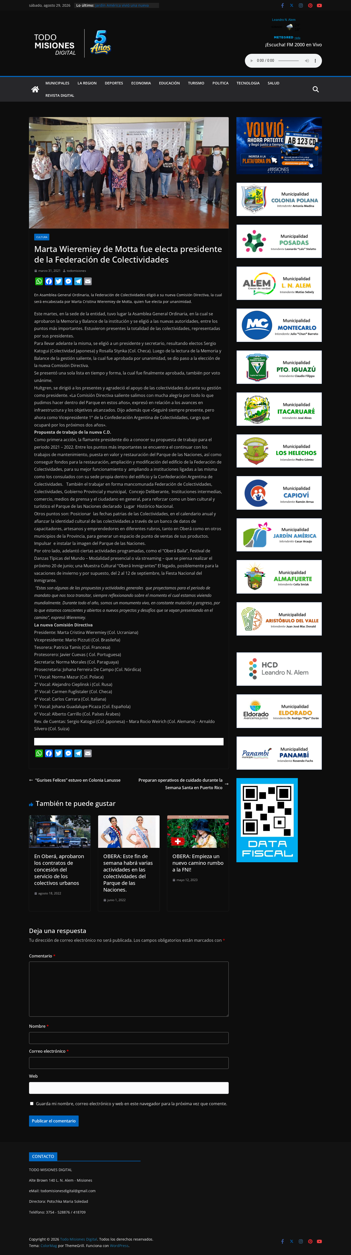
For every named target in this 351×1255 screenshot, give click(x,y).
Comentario (42, 956)
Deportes (114, 83)
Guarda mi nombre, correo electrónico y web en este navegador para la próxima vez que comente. (131, 1103)
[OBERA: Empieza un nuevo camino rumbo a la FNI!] (198, 819)
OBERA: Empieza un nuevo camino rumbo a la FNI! (198, 863)
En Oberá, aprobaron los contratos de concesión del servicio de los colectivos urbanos (59, 869)
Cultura (41, 237)
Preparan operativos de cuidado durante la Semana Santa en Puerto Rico (180, 783)
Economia (141, 83)
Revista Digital (59, 95)
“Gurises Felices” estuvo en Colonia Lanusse (78, 780)
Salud (273, 83)
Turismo (196, 83)
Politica (220, 83)
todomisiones (76, 270)
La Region (87, 83)
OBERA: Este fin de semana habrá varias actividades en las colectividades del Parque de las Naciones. (128, 873)
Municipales (57, 83)
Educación (169, 83)
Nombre (39, 1026)
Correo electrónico (49, 1051)
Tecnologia (248, 83)
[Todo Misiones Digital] (35, 89)
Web (33, 1076)
